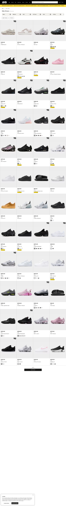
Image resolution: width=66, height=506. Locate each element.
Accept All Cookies (15, 503)
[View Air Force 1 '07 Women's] (25, 30)
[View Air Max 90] (41, 147)
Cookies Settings (6, 503)
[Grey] (18, 76)
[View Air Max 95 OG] (41, 89)
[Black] (51, 46)
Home (2, 8)
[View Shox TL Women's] (8, 147)
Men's (4, 14)
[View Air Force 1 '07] (8, 89)
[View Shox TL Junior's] (41, 319)
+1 (25, 335)
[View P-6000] (8, 119)
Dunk (44, 14)
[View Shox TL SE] (41, 30)
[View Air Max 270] (8, 60)
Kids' (24, 14)
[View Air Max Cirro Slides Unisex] (41, 177)
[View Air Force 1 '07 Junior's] (8, 177)
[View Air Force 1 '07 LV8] (8, 347)
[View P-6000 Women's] (8, 30)
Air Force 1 (35, 14)
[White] (51, 163)
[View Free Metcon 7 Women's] (25, 291)
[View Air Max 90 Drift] (25, 60)
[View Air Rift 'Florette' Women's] (8, 319)
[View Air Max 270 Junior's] (25, 119)
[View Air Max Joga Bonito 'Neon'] (8, 291)
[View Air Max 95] (41, 291)
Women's (14, 14)
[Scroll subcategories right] (63, 14)
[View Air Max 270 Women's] (41, 204)
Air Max (54, 14)
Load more (33, 369)
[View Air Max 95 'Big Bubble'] (41, 119)
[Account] (59, 2)
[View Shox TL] (25, 147)
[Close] (33, 495)
